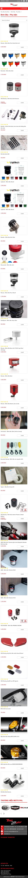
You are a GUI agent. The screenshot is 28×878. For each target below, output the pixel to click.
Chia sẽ (18, 1)
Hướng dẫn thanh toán (6, 874)
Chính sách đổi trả (5, 871)
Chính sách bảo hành (5, 870)
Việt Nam (3, 0)
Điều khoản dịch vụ (5, 873)
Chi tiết (22, 47)
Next (4, 813)
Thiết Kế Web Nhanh (19, 876)
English (7, 0)
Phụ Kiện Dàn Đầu (5, 11)
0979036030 (24, 8)
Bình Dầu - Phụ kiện (16, 11)
